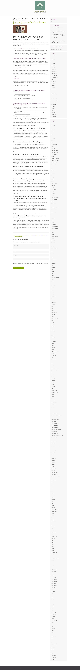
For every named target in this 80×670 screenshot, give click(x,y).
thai (52, 610)
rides (52, 544)
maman (53, 398)
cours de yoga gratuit (55, 255)
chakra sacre (54, 212)
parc (52, 491)
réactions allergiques (17, 23)
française (53, 324)
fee (52, 306)
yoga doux (53, 641)
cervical (53, 201)
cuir (52, 265)
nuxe (52, 487)
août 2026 (53, 55)
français (53, 322)
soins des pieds (54, 579)
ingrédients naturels (23, 22)
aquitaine (53, 140)
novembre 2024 (54, 96)
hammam (53, 337)
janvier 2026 (54, 69)
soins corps (54, 577)
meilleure (53, 462)
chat (52, 214)
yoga (52, 638)
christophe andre (55, 226)
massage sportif (54, 441)
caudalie (53, 193)
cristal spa (53, 263)
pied (52, 501)
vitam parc (53, 628)
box (52, 175)
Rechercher (54, 19)
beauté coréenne (55, 152)
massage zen (54, 452)
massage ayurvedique (55, 417)
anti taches (54, 138)
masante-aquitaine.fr (40, 11)
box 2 (53, 177)
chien (53, 220)
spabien (53, 602)
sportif (53, 604)
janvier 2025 (54, 93)
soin (52, 567)
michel (53, 466)
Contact (44, 14)
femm (53, 308)
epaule (53, 290)
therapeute (54, 614)
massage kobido (54, 431)
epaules (53, 292)
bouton (53, 171)
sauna (53, 550)
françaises (53, 325)
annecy (53, 134)
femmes (53, 314)
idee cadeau (54, 361)
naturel (53, 478)
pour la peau (54, 519)
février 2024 (54, 114)
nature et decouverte (55, 474)
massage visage (54, 450)
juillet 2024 (54, 104)
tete (52, 608)
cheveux (53, 216)
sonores (53, 595)
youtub (53, 649)
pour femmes (54, 517)
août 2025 (53, 79)
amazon (53, 130)
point (53, 513)
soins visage (54, 587)
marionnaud (54, 403)
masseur (53, 454)
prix (52, 528)
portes (53, 515)
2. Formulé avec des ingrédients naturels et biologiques (25, 95)
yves (52, 653)
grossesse (53, 333)
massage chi (54, 421)
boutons (53, 173)
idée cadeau (54, 359)
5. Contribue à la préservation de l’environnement (24, 99)
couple (53, 253)
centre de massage (55, 197)
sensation (53, 556)
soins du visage (54, 585)
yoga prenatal (54, 645)
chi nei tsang (54, 218)
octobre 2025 (54, 75)
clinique (53, 234)
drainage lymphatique (55, 277)
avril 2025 (53, 87)
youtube (53, 651)
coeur (53, 238)
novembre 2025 (54, 73)
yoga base (53, 639)
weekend (53, 634)
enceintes (53, 285)
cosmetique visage (55, 249)
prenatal (53, 526)
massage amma (54, 409)
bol (52, 168)
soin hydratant (54, 571)
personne (53, 499)
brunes (53, 181)
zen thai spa (54, 659)
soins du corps (54, 581)
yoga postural (54, 643)
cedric (53, 195)
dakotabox (53, 267)
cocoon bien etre (55, 236)
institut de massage (55, 368)
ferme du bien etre (55, 318)
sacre (53, 546)
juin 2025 (53, 83)
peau (52, 493)
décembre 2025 (54, 71)
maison (53, 396)
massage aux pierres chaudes (57, 415)
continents (54, 242)
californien (54, 189)
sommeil (53, 591)
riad (52, 540)
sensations (54, 560)
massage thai (54, 442)
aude (52, 146)
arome (53, 142)
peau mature (54, 495)
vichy (53, 624)
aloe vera (53, 129)
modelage (53, 470)
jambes (53, 376)
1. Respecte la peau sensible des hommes (22, 94)
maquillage (54, 400)
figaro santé (54, 320)
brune (53, 179)
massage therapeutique (56, 446)
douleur (53, 275)
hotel (53, 349)
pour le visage (54, 522)
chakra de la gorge (55, 207)
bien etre (53, 156)
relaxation (53, 538)
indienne (53, 366)
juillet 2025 (54, 81)
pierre (53, 505)
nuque (53, 485)
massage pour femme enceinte (57, 435)
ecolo (53, 281)
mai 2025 (53, 85)
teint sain (23, 23)
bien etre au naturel (55, 158)
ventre (53, 622)
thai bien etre (54, 612)
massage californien (55, 419)
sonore (53, 593)
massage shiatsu (55, 439)
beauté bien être (55, 150)
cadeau (53, 187)
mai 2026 (53, 61)
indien (53, 364)
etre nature (54, 300)
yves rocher (54, 655)
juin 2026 (53, 59)
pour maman (54, 524)
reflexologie (54, 532)
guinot (53, 335)
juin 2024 (53, 106)
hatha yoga (54, 339)
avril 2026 (53, 63)
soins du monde (54, 583)
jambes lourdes (54, 378)
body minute (54, 166)
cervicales (53, 203)
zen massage (54, 657)
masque (53, 405)
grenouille (53, 331)
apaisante (32, 21)
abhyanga (53, 125)
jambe (53, 374)
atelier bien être (54, 144)
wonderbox (54, 636)
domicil (53, 271)
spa (52, 597)
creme (53, 261)
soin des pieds (54, 569)
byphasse (53, 185)
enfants (53, 288)
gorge (53, 329)
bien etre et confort (55, 160)
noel (52, 483)
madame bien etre (55, 392)
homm (53, 343)
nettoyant (53, 480)
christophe (54, 224)
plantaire (53, 507)
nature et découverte (55, 476)
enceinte (53, 283)
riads (52, 542)
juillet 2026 (54, 57)
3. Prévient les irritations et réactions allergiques (23, 96)
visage (53, 626)
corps (53, 246)
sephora (53, 561)
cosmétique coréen (55, 247)
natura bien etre (55, 472)
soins (53, 575)
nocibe (53, 481)
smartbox (53, 565)
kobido (53, 384)
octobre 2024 (54, 98)
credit (53, 257)
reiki (52, 534)
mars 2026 (53, 65)
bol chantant (54, 169)
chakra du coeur (54, 208)
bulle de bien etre (55, 183)
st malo (53, 606)
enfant (53, 286)
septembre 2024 (55, 100)
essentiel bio (54, 296)
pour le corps (54, 521)
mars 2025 (53, 89)
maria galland (54, 402)
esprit (53, 294)
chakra (53, 205)
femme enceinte (55, 312)
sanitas (53, 548)
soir (52, 589)
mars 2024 (53, 112)
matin (53, 456)
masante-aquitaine (25, 21)
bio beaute (54, 164)
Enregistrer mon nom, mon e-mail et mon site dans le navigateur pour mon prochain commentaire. (30, 263)
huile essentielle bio (55, 351)
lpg (52, 388)
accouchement (54, 127)
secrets (53, 554)
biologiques (37, 21)
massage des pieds (55, 423)
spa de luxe (54, 600)
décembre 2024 (54, 94)
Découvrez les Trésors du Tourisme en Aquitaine (40, 235)
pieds (53, 503)
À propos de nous (37, 14)
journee (53, 382)
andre (53, 132)
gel (52, 327)
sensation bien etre (55, 558)
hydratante (54, 355)
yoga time (53, 647)
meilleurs (53, 464)
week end (53, 632)
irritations (29, 22)
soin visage (54, 573)
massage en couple (55, 427)
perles (53, 497)
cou (52, 251)
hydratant (53, 353)
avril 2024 (53, 110)
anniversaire (54, 136)
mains (53, 394)
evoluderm (54, 302)
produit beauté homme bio (41, 22)
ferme (53, 316)
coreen (53, 244)
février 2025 (54, 91)
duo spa (53, 279)
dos (52, 273)
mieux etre (54, 468)
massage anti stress (55, 413)
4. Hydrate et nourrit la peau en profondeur (23, 98)
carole (53, 191)
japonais (53, 380)
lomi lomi (53, 386)
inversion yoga (54, 372)
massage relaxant (55, 437)
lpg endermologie (55, 390)
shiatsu (53, 563)
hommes (17, 22)
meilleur (53, 460)
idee (52, 357)
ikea (52, 363)
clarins (53, 232)
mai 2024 (53, 108)
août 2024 (53, 102)
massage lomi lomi (55, 433)
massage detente (55, 425)
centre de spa (54, 199)
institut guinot (54, 370)
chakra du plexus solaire (56, 210)
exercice (53, 304)
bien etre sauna (54, 162)
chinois (53, 222)
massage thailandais (55, 444)
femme (53, 310)
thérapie (53, 616)
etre (52, 298)
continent (53, 240)
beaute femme (54, 154)
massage (53, 407)
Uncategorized (54, 620)
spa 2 (53, 599)
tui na (53, 618)
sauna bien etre (54, 552)
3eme (53, 123)
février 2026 (54, 67)
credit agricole (54, 259)
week (53, 630)
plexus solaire (54, 511)
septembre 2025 (55, 77)
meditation (54, 458)
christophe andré (55, 228)
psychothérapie (54, 530)
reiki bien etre (54, 536)
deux (52, 269)
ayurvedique (54, 148)
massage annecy (55, 411)
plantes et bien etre (55, 509)
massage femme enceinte (56, 429)
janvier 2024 (54, 116)
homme (53, 345)
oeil (52, 489)
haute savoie (54, 341)
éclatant (41, 21)
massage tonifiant (55, 448)
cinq (52, 230)
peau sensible (34, 22)
